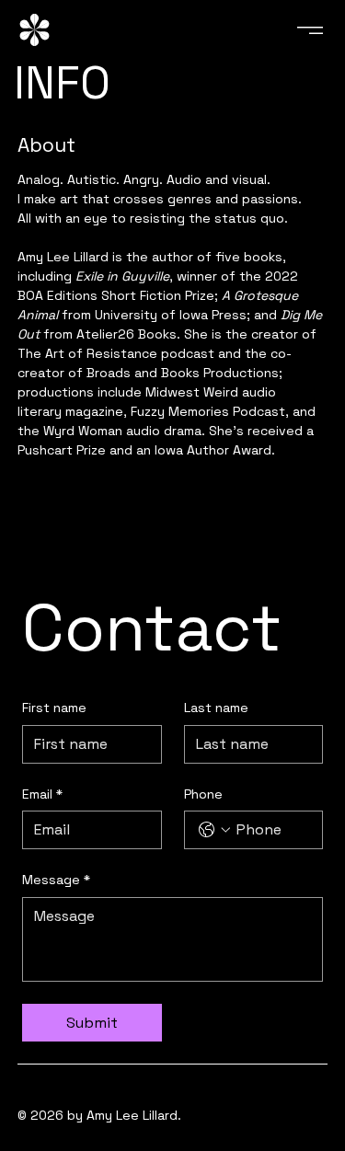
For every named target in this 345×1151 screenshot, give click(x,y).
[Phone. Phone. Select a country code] (214, 830)
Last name (216, 707)
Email (42, 794)
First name (54, 707)
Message (56, 879)
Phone (203, 794)
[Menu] (311, 30)
